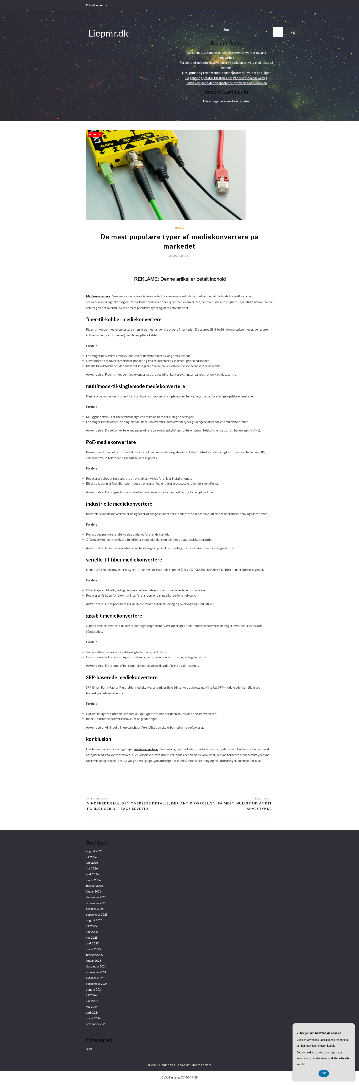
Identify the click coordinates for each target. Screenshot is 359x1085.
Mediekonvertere (98, 296)
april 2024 (92, 1012)
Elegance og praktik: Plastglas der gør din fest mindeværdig (226, 78)
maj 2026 (92, 868)
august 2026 (94, 851)
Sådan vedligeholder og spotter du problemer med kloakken (226, 83)
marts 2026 (93, 880)
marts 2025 (93, 949)
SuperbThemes (201, 1065)
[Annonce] (166, 218)
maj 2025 (92, 937)
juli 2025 (91, 926)
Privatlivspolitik (96, 5)
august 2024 (94, 989)
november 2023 (96, 1024)
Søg (226, 29)
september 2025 (97, 914)
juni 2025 (92, 931)
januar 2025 (93, 960)
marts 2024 (93, 1018)
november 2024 (96, 972)
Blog (179, 227)
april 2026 (92, 874)
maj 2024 (92, 1006)
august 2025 (94, 920)
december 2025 (96, 897)
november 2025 (96, 903)
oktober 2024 (95, 978)
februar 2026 (94, 885)
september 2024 (97, 983)
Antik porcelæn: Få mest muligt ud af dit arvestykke (226, 805)
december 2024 (96, 966)
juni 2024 (92, 1001)
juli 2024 (91, 995)
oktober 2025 (95, 908)
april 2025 (92, 943)
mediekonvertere (146, 749)
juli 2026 (91, 857)
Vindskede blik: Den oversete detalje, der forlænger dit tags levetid (133, 805)
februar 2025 (94, 954)
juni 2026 (92, 862)
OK (324, 1073)
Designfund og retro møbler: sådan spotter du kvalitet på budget (226, 73)
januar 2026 (93, 891)
